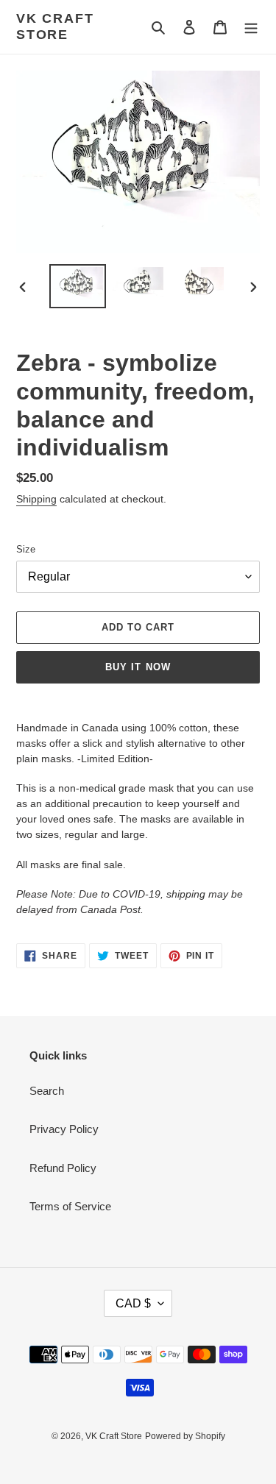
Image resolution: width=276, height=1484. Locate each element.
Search (46, 1090)
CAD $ (133, 1303)
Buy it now (137, 666)
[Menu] (251, 27)
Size (25, 549)
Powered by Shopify (185, 1436)
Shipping (36, 499)
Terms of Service (70, 1206)
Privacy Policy (64, 1129)
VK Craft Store (54, 26)
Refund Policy (62, 1168)
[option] (78, 286)
